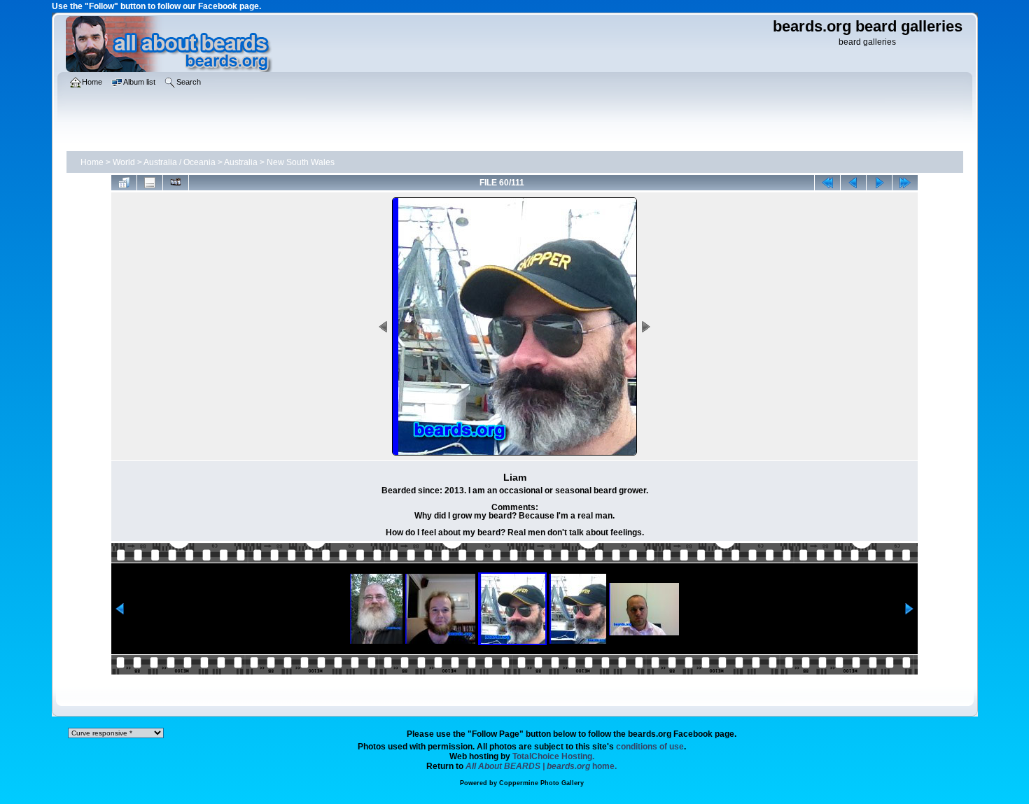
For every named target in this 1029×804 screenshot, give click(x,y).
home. (541, 766)
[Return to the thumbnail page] (123, 182)
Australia (241, 162)
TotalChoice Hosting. (553, 756)
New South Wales (301, 162)
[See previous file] (853, 182)
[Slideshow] (175, 182)
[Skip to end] (905, 182)
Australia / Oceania (180, 162)
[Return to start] (827, 182)
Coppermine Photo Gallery (541, 783)
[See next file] (879, 182)
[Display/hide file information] (149, 182)
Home (92, 162)
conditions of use (650, 747)
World (124, 162)
